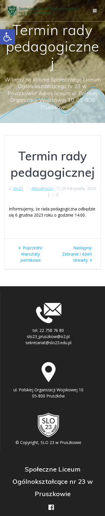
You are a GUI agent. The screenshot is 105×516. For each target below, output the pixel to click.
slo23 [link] (18, 188)
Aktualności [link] (42, 188)
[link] (7, 36)
